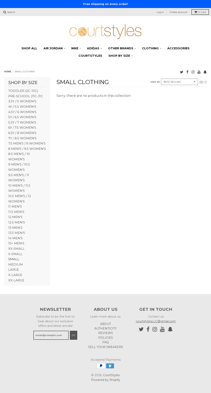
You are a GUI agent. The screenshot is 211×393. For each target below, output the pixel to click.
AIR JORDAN (53, 48)
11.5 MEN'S (16, 212)
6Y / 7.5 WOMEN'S (22, 127)
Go (73, 335)
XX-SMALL (16, 249)
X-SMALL (15, 254)
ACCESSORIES (178, 48)
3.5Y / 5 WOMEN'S (22, 101)
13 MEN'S (15, 228)
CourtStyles (111, 375)
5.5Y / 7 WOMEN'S (22, 122)
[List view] (205, 82)
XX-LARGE (16, 280)
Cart (202, 12)
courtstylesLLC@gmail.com (156, 321)
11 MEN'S (15, 206)
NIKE (74, 48)
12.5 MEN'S (16, 222)
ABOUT (105, 324)
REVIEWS (105, 333)
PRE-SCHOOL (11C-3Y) (25, 96)
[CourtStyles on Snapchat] (205, 72)
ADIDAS (93, 48)
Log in (160, 12)
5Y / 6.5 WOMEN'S (22, 117)
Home (7, 71)
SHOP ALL (29, 48)
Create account (178, 12)
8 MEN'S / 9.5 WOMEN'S (27, 149)
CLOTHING (150, 48)
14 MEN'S (15, 238)
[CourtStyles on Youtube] (198, 72)
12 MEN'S (15, 217)
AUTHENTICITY (105, 328)
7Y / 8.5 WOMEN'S (22, 138)
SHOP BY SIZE (119, 56)
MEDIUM (15, 264)
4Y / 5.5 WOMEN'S (22, 107)
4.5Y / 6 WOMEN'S (22, 112)
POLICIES (105, 338)
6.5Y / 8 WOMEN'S (22, 133)
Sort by (155, 82)
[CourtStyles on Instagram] (193, 72)
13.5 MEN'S (16, 233)
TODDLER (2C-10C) (23, 91)
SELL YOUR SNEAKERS (105, 347)
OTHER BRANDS (120, 48)
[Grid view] (201, 82)
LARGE (13, 270)
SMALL (13, 259)
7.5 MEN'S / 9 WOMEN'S (27, 143)
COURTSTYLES (90, 56)
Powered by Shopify (105, 380)
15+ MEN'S (16, 243)
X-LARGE (15, 275)
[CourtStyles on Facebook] (187, 72)
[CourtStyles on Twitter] (181, 72)
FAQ (105, 342)
